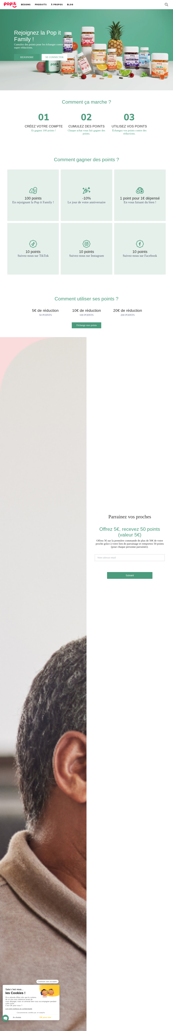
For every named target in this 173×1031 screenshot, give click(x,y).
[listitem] (33, 195)
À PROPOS (57, 4)
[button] (5, 1018)
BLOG (70, 4)
